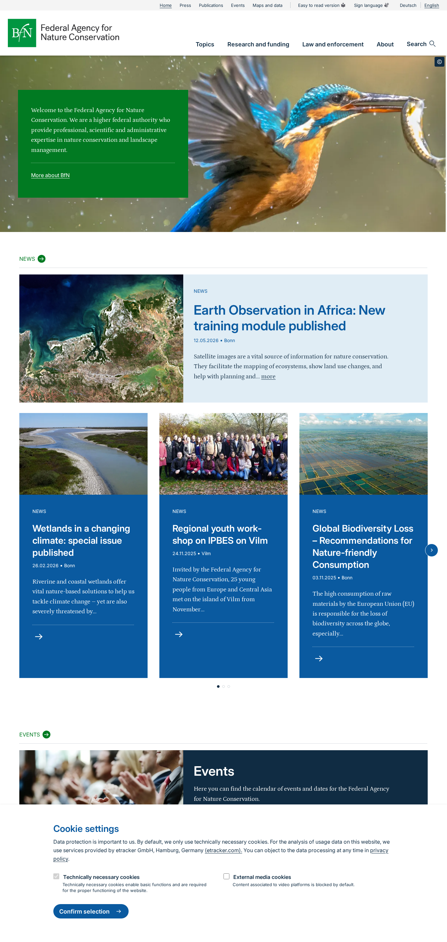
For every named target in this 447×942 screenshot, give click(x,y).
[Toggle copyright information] (439, 61)
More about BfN (50, 175)
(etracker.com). (223, 850)
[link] (205, 44)
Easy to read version (319, 5)
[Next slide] (431, 550)
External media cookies (262, 877)
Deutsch (408, 5)
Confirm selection (84, 911)
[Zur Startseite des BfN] (63, 33)
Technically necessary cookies (101, 877)
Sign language (368, 5)
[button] (218, 686)
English (431, 5)
